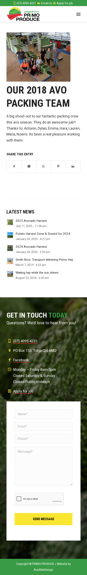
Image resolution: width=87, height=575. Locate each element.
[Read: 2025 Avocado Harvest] (10, 222)
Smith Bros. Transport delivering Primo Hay (44, 259)
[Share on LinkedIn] (73, 166)
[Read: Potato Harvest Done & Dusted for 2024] (10, 235)
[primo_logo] (36, 14)
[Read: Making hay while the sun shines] (10, 274)
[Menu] (78, 14)
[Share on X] (29, 166)
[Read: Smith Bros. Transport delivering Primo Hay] (10, 261)
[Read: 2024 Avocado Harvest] (10, 248)
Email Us (46, 3)
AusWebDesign (43, 569)
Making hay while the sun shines (37, 272)
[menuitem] (78, 14)
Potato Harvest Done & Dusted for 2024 (43, 234)
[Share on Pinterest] (58, 166)
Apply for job (65, 3)
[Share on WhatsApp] (43, 166)
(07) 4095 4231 (26, 3)
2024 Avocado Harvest (31, 247)
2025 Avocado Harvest (31, 221)
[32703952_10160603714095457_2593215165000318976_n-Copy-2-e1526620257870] (38, 57)
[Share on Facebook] (14, 166)
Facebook (21, 360)
